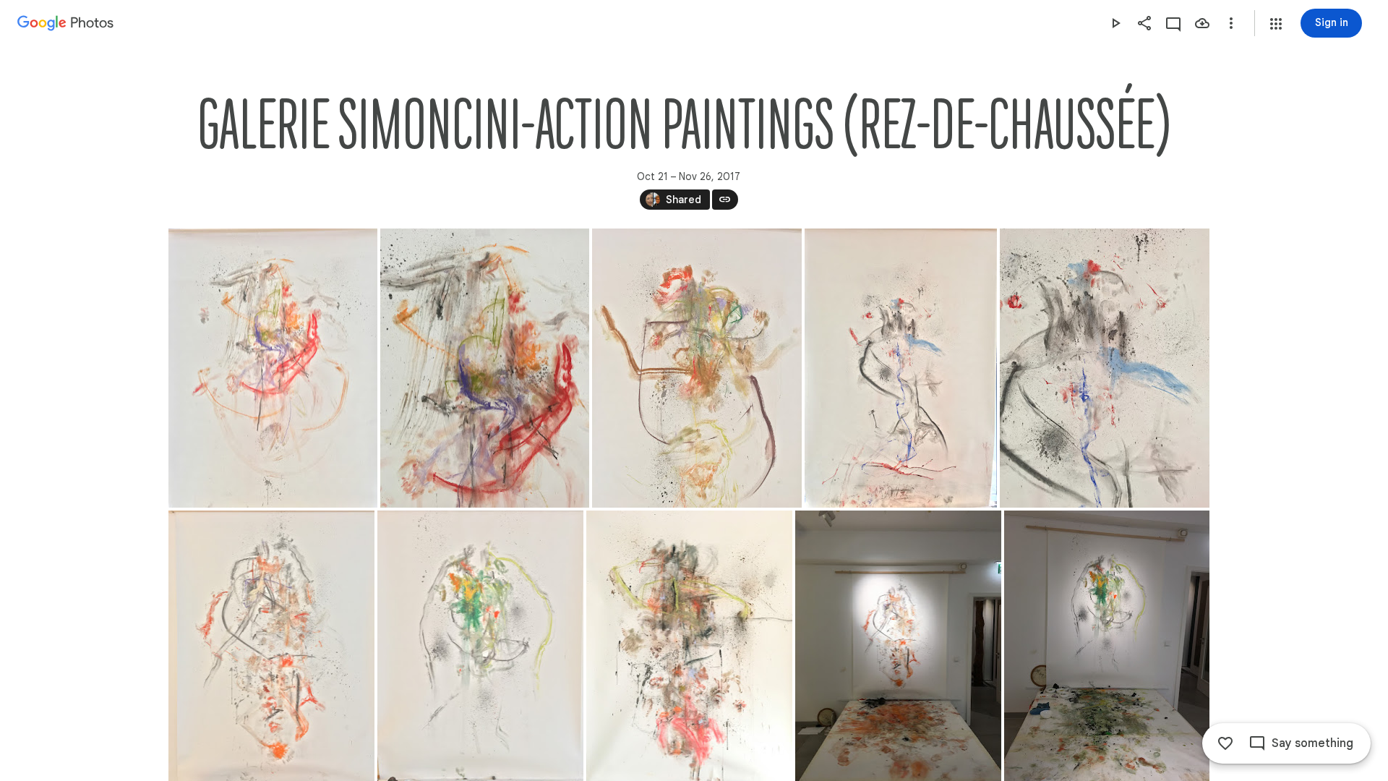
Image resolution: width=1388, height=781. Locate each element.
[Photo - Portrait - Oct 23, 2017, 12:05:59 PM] (901, 368)
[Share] (1144, 23)
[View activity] (1173, 23)
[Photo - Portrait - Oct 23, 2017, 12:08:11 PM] (697, 368)
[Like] (1225, 743)
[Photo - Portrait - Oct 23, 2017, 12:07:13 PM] (484, 368)
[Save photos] (1202, 23)
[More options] (1231, 23)
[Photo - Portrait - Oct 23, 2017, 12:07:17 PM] (1104, 368)
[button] (1275, 23)
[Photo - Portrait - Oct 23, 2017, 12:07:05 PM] (272, 368)
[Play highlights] (1115, 23)
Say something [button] (1312, 743)
